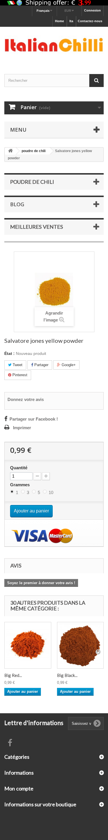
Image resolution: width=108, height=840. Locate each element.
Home (59, 21)
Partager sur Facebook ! (34, 419)
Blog (17, 204)
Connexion (92, 10)
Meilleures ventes (36, 227)
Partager (40, 365)
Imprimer (22, 427)
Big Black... (67, 675)
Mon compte (18, 788)
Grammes (20, 484)
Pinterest (19, 375)
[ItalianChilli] (54, 45)
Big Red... (13, 675)
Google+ (68, 365)
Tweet (17, 365)
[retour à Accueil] (10, 151)
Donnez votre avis (25, 399)
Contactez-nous (90, 21)
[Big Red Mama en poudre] (27, 645)
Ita (71, 21)
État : (9, 353)
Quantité (18, 468)
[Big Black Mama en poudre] (80, 645)
